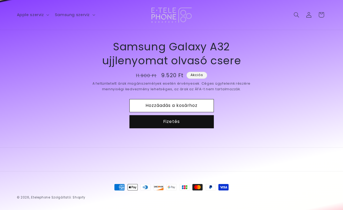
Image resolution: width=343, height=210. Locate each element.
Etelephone (40, 197)
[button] (32, 15)
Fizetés (171, 121)
